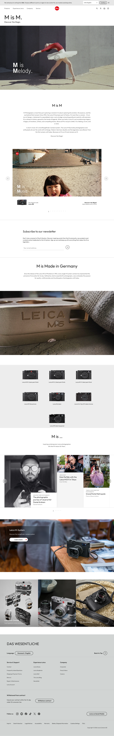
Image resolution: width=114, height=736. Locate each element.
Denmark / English (24, 653)
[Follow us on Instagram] (17, 713)
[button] (105, 653)
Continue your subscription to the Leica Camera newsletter (67, 247)
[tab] (49, 211)
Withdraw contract (44, 701)
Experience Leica (18, 8)
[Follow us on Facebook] (26, 713)
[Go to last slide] (10, 178)
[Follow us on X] (34, 713)
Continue (103, 2)
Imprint (9, 723)
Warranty (47, 723)
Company (30, 8)
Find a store (104, 8)
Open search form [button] (96, 8)
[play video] (57, 58)
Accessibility (38, 723)
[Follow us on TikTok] (30, 713)
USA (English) (87, 2)
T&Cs (83, 723)
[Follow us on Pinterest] (39, 713)
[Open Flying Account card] (100, 8)
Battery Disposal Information (60, 723)
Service (38, 8)
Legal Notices (28, 723)
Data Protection (17, 723)
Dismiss (109, 3)
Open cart (108, 8)
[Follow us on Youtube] (21, 713)
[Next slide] (104, 178)
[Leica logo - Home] (57, 8)
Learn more (18, 540)
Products (7, 8)
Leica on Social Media (96, 714)
